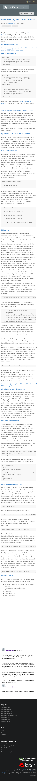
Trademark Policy (30, 770)
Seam (15, 26)
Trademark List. (5, 772)
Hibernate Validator (6, 711)
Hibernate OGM (5, 717)
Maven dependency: (8, 53)
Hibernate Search (6, 709)
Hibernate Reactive (6, 713)
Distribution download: (9, 44)
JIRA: (3, 107)
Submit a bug (5, 748)
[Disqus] (18, 621)
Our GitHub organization (8, 746)
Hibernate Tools (5, 719)
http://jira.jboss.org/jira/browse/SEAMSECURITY (17, 110)
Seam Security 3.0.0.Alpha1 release (18, 19)
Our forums (4, 750)
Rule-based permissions (10, 421)
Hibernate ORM (5, 707)
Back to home (28, 13)
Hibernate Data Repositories (9, 715)
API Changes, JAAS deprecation (13, 389)
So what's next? (7, 576)
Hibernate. (24, 769)
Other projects (5, 721)
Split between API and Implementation (15, 134)
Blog (2, 730)
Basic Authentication (9, 151)
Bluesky (3, 734)
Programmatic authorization (11, 484)
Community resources (7, 744)
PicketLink (6, 26)
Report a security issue (7, 752)
